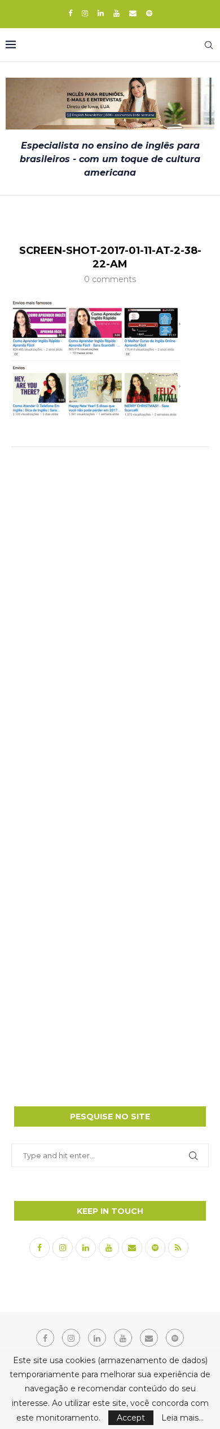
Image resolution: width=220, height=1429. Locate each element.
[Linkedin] (101, 12)
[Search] (208, 45)
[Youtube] (116, 12)
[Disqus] (110, 604)
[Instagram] (85, 12)
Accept (131, 1418)
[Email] (133, 12)
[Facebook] (70, 12)
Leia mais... (182, 1418)
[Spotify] (149, 12)
